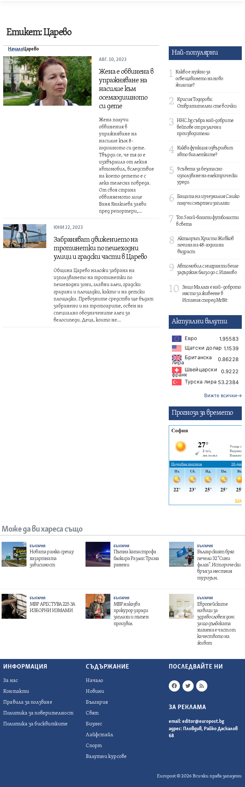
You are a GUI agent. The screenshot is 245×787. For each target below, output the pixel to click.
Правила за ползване (27, 702)
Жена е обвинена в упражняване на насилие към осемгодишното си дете (126, 89)
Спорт (94, 745)
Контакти (16, 691)
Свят (92, 713)
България (37, 546)
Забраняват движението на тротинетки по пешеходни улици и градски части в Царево (100, 248)
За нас (10, 680)
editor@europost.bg (203, 721)
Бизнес (94, 724)
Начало (15, 49)
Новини (95, 691)
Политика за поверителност (38, 713)
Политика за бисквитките (35, 724)
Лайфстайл (99, 735)
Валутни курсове (106, 756)
